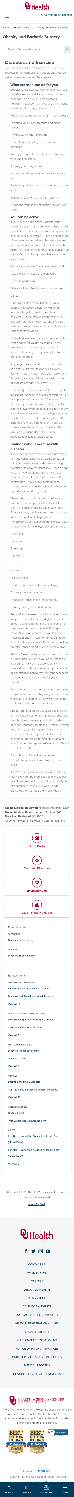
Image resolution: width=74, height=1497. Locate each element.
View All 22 (14, 1097)
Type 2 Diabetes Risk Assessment (27, 1120)
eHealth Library (37, 1332)
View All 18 (14, 1004)
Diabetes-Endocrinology (21, 940)
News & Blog (37, 1298)
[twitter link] (33, 1251)
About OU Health (37, 1290)
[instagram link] (40, 1251)
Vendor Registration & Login (37, 1323)
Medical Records (37, 1365)
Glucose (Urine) (17, 1058)
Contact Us (37, 1264)
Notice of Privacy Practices (37, 1348)
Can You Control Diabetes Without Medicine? (33, 1089)
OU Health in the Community (37, 1315)
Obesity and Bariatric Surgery (52, 27)
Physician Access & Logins (37, 1340)
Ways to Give (37, 1273)
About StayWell (36, 1204)
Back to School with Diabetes (24, 1081)
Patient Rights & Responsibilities (37, 1357)
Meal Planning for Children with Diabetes (31, 1019)
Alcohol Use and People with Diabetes (29, 988)
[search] (33, 49)
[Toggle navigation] (7, 17)
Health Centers (22, 27)
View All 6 (13, 1035)
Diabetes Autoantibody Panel (24, 1050)
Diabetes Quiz (16, 1112)
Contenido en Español (58, 14)
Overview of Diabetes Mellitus (24, 1027)
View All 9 (13, 1163)
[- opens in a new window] (37, 1400)
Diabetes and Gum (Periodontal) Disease (30, 996)
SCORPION (43, 1471)
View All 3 (13, 1066)
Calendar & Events (37, 1306)
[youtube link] (48, 1251)
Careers (37, 1281)
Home (6, 27)
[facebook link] (26, 1251)
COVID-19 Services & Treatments (37, 1374)
